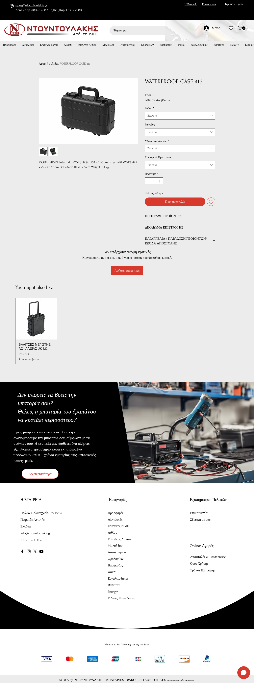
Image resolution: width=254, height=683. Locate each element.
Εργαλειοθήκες (118, 578)
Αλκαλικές (115, 519)
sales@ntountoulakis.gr (31, 5)
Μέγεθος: (151, 124)
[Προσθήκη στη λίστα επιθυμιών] (211, 202)
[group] (127, 331)
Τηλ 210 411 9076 (234, 4)
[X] (35, 551)
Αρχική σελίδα (48, 63)
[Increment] (160, 181)
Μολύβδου (115, 546)
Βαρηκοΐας (115, 565)
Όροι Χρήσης (199, 563)
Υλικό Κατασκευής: (157, 141)
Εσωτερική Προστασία (159, 157)
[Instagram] (28, 551)
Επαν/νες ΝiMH (118, 526)
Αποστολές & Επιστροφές (208, 557)
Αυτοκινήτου (117, 552)
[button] (242, 28)
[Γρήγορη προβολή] (36, 319)
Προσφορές (115, 513)
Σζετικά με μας (200, 519)
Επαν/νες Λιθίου (119, 539)
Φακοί (112, 572)
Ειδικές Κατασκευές (121, 598)
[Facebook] (22, 551)
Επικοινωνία (199, 513)
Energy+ (113, 591)
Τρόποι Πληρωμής (203, 570)
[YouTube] (41, 551)
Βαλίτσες (114, 585)
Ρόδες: (149, 108)
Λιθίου (112, 532)
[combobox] (180, 116)
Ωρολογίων (115, 559)
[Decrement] (147, 181)
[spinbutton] (154, 181)
